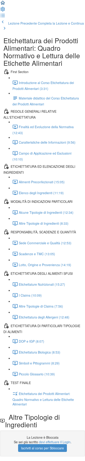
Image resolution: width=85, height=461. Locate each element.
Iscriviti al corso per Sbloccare (42, 448)
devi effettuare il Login (54, 442)
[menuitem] (2, 10)
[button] (2, 4)
